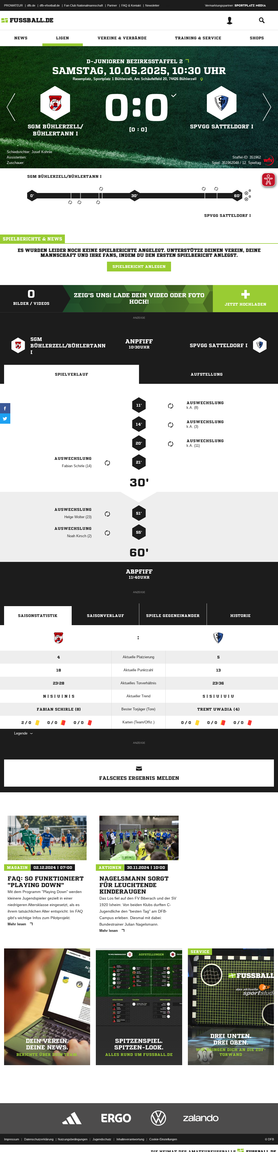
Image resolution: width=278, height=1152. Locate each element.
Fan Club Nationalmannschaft (83, 5)
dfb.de (31, 5)
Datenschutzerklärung (38, 1139)
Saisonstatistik (38, 616)
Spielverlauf (71, 374)
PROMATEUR (13, 5)
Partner (112, 5)
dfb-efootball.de (50, 5)
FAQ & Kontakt (131, 5)
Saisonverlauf (105, 616)
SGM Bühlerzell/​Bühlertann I (55, 130)
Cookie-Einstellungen (163, 1139)
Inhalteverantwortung (130, 1139)
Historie (240, 616)
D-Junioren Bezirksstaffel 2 (135, 61)
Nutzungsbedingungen (72, 1139)
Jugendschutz (102, 1139)
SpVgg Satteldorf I (221, 126)
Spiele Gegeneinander (173, 616)
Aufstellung (207, 374)
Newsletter (152, 5)
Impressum (11, 1139)
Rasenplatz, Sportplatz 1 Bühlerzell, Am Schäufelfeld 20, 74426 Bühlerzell (135, 79)
